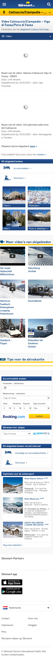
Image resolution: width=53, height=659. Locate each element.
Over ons (33, 618)
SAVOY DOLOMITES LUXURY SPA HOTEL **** (36, 524)
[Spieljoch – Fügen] (12, 328)
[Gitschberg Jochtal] (40, 256)
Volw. (5, 404)
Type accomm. (39, 404)
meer (32, 146)
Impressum (7, 625)
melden (41, 154)
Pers (3, 631)
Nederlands (15, 607)
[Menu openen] (4, 4)
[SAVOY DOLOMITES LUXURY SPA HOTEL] (8, 530)
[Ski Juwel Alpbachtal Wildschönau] (12, 256)
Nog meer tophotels (12, 545)
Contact (5, 618)
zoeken (39, 416)
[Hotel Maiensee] (8, 506)
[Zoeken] (49, 4)
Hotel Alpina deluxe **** (36, 479)
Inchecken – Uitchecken (13, 383)
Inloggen (32, 625)
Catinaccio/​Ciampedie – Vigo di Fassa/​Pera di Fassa (30, 12)
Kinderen (17, 404)
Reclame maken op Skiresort (16, 638)
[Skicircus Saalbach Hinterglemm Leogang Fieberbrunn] (12, 289)
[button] (14, 417)
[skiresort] (26, 4)
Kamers (26, 404)
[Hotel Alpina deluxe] (8, 485)
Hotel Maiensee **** (34, 499)
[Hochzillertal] (40, 289)
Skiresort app (9, 574)
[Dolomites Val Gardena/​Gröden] (40, 328)
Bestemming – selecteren (14, 394)
